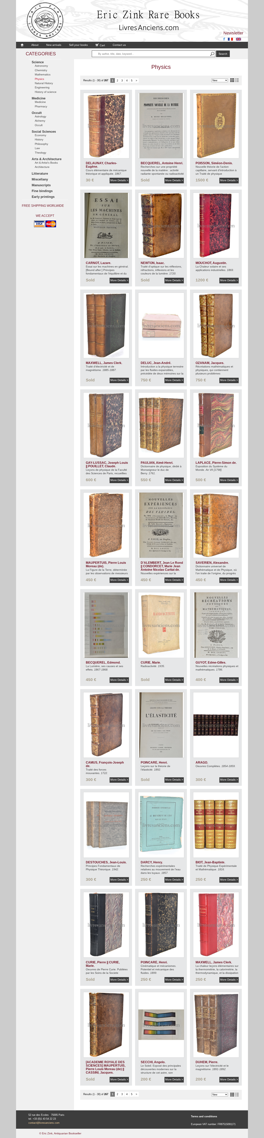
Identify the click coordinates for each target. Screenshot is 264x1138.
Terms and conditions (204, 1116)
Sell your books (78, 44)
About (34, 44)
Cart (102, 45)
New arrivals (53, 44)
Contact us (119, 44)
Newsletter (233, 33)
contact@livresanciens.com (44, 1122)
